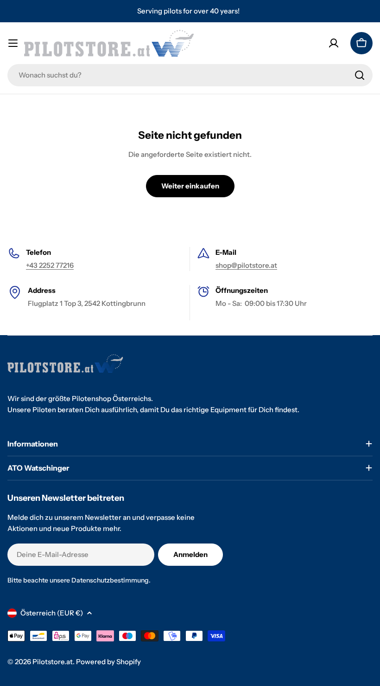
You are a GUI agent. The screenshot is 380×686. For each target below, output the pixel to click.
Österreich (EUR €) (51, 612)
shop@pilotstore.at (246, 265)
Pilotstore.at (52, 661)
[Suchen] (359, 75)
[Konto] (333, 43)
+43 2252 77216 (50, 265)
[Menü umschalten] (13, 43)
